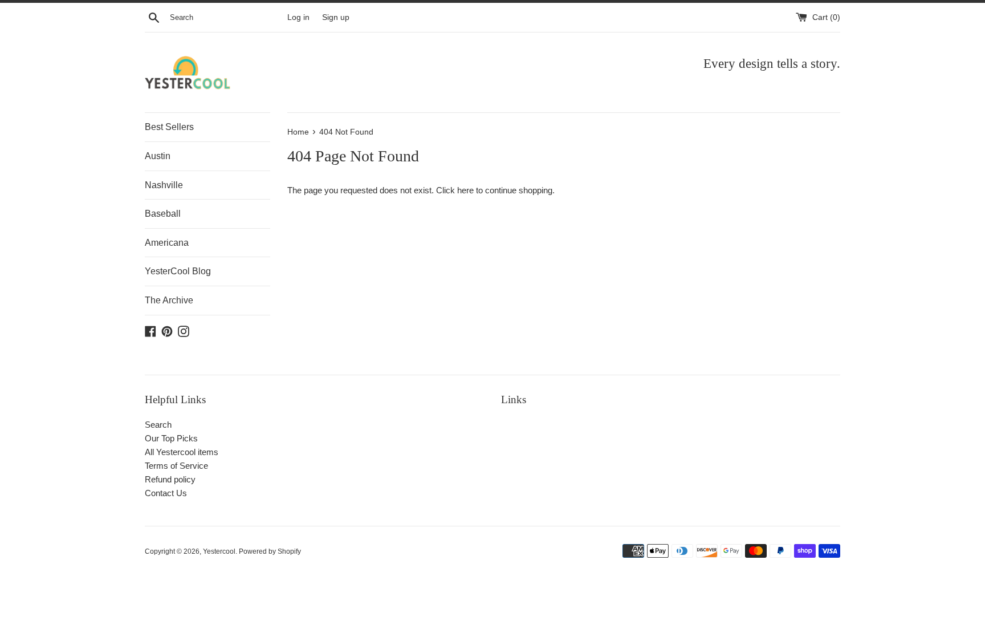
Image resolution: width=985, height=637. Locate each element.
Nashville (164, 185)
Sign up (335, 17)
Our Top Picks (171, 438)
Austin (157, 156)
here (465, 190)
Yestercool (219, 551)
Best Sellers (169, 127)
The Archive (169, 300)
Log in (298, 17)
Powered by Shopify (270, 551)
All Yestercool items (181, 452)
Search (158, 424)
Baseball (163, 213)
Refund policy (170, 479)
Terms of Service (176, 465)
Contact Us (166, 493)
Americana (167, 243)
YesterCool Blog (178, 271)
